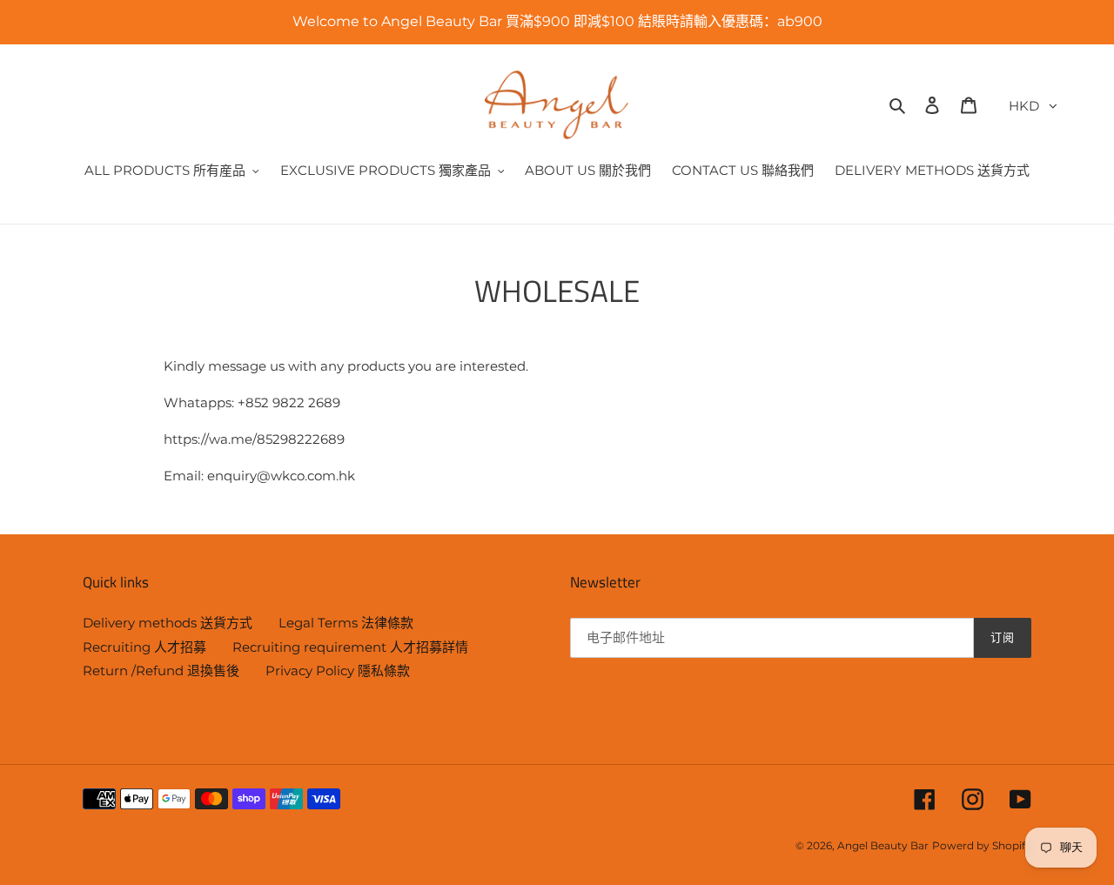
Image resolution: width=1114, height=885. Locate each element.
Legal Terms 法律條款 (345, 622)
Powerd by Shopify (981, 845)
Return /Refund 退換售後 (161, 670)
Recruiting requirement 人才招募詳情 (350, 647)
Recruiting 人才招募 (144, 647)
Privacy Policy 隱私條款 (337, 670)
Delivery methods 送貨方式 (167, 622)
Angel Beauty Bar (883, 845)
